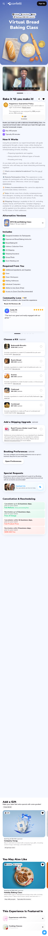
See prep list (16, 354)
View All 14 (7, 807)
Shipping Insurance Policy (12, 440)
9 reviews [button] (24, 119)
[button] (3, 3)
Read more (26, 107)
